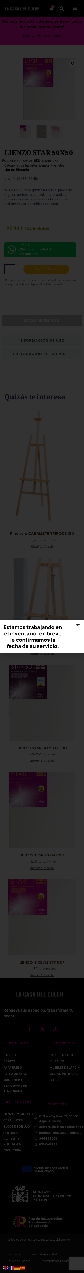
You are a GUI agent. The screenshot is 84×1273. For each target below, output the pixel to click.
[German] (17, 1267)
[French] (11, 1267)
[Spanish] (23, 1267)
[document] (42, 636)
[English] (6, 1267)
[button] (78, 626)
